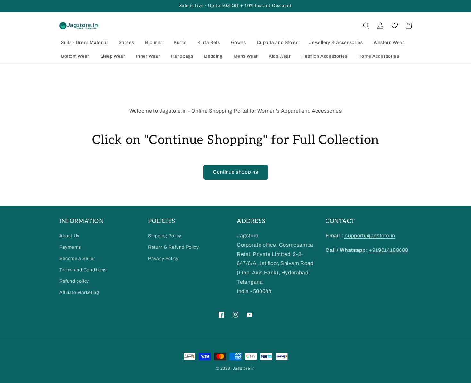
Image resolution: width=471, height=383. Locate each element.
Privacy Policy (163, 258)
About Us (69, 236)
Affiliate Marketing (79, 292)
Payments (70, 247)
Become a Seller (77, 258)
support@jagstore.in (369, 235)
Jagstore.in (244, 368)
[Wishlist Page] (394, 26)
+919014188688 (388, 250)
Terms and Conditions (83, 270)
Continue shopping (235, 171)
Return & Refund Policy (173, 247)
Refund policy (74, 281)
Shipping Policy (164, 236)
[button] (366, 26)
